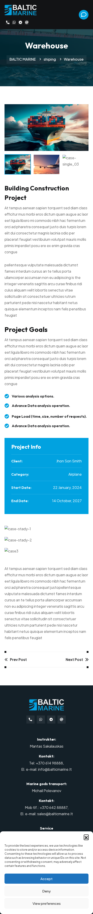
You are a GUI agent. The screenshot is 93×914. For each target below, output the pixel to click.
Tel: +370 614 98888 (46, 763)
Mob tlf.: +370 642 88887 (46, 807)
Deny (46, 891)
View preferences (47, 903)
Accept (46, 878)
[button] (86, 837)
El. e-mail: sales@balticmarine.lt (46, 813)
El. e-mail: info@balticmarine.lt (46, 769)
